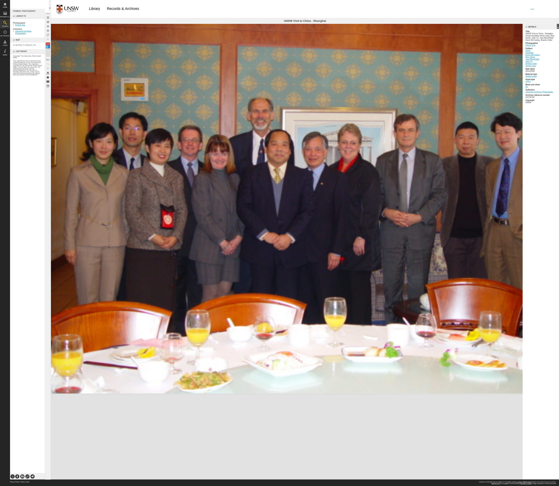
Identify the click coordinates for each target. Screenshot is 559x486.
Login (5, 45)
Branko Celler (531, 64)
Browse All (5, 17)
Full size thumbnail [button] (48, 17)
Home (5, 7)
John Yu (529, 61)
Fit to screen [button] (48, 22)
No (527, 87)
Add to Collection (48, 77)
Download (48, 73)
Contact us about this (48, 81)
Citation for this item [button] (48, 86)
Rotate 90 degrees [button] (48, 35)
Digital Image (531, 76)
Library (94, 9)
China (528, 50)
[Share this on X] (12, 476)
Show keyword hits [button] (48, 64)
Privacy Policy (14, 482)
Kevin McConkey (533, 55)
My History (5, 36)
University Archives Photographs (23, 32)
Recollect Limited (526, 483)
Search (5, 26)
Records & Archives (123, 9)
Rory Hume (530, 57)
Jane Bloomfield (532, 59)
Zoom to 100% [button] (48, 39)
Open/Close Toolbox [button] (50, 5)
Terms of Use (25, 482)
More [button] (5, 55)
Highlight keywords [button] (48, 68)
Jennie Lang (531, 66)
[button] (48, 46)
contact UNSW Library (524, 482)
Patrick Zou (20, 25)
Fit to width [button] (48, 26)
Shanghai (529, 53)
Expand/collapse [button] (558, 26)
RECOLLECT (495, 483)
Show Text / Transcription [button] (48, 60)
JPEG (528, 81)
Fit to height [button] (48, 31)
